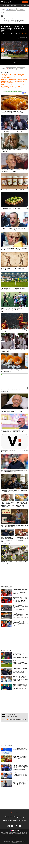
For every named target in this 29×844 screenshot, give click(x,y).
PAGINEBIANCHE (5, 833)
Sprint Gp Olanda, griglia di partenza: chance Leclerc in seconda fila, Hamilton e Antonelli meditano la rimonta (14, 81)
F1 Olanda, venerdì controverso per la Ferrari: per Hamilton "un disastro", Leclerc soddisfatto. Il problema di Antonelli (14, 86)
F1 (3, 12)
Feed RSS (12, 821)
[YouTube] (12, 827)
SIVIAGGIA (19, 833)
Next (26, 50)
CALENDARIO (5, 5)
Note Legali (11, 836)
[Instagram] (19, 827)
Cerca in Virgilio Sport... (13, 817)
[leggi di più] (27, 16)
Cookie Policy (22, 836)
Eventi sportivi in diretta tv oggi (17, 719)
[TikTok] (16, 827)
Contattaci (15, 820)
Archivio (17, 821)
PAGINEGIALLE (12, 832)
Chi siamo (6, 836)
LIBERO (2, 832)
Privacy (16, 836)
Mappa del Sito (22, 820)
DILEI (16, 833)
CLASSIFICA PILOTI (16, 5)
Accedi (25, 2)
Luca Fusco (7, 16)
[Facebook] (8, 827)
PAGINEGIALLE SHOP (19, 832)
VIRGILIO (6, 832)
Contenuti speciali (7, 820)
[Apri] (2, 2)
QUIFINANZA (24, 833)
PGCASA (26, 832)
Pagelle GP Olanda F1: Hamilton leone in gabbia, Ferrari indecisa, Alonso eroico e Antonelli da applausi (12, 76)
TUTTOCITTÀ (11, 833)
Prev (2, 50)
